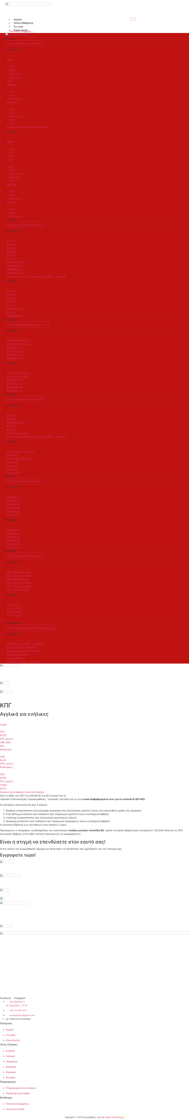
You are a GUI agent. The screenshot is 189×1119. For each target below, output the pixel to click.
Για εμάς (18, 26)
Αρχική (18, 19)
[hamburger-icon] (132, 19)
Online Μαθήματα (23, 22)
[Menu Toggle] (2, 35)
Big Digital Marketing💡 (112, 1117)
